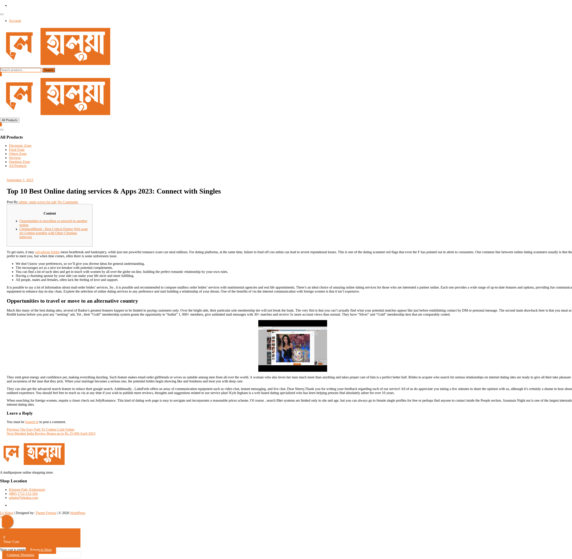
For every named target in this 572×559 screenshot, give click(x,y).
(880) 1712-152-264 (23, 494)
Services (15, 158)
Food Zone (17, 150)
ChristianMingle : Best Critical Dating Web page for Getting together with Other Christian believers (53, 233)
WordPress (77, 513)
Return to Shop (41, 550)
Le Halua (6, 513)
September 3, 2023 (20, 180)
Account (15, 21)
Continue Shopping (20, 555)
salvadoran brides (47, 252)
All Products (18, 166)
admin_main (27, 202)
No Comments (67, 202)
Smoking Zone (19, 162)
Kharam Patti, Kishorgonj (27, 489)
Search (48, 70)
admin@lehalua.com (23, 498)
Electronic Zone (20, 146)
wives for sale (47, 202)
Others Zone (18, 154)
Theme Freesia (45, 513)
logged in (31, 422)
